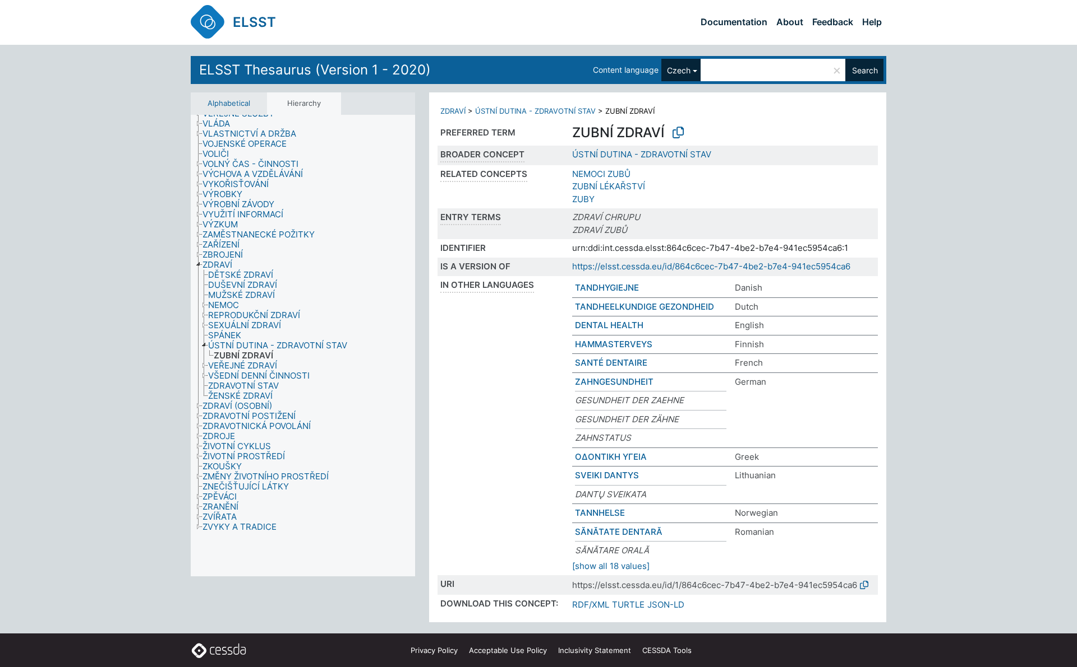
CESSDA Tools (667, 650)
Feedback (832, 21)
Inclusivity (594, 650)
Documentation (734, 21)
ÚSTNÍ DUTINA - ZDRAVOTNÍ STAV (535, 110)
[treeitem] (221, 124)
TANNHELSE (600, 512)
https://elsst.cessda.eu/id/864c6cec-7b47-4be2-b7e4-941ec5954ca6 (711, 266)
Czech (679, 70)
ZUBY (583, 199)
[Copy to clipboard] (678, 132)
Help (872, 21)
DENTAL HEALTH (609, 325)
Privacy (434, 650)
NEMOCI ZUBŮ (601, 174)
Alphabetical (229, 103)
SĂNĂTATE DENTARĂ (618, 531)
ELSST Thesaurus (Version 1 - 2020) (315, 70)
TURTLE (628, 604)
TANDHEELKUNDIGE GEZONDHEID (644, 306)
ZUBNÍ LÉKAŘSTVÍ (608, 186)
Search (865, 70)
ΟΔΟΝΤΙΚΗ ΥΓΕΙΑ (611, 456)
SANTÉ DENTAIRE (611, 362)
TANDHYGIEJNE (607, 287)
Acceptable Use (508, 650)
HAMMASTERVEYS (613, 344)
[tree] (303, 346)
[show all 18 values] (611, 566)
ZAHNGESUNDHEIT (614, 381)
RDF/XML (590, 604)
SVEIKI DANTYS (607, 475)
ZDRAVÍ (453, 110)
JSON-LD (665, 604)
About (789, 21)
